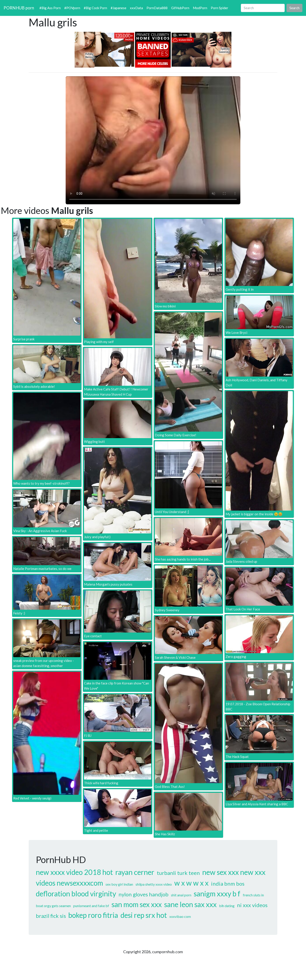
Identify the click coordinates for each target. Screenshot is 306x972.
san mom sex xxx (137, 904)
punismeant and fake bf (91, 906)
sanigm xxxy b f (217, 893)
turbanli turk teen (178, 873)
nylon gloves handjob (143, 894)
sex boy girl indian (119, 884)
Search (294, 8)
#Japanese (118, 8)
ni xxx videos (252, 905)
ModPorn (200, 8)
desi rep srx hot (144, 915)
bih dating (227, 906)
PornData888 (157, 8)
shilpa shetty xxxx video (154, 884)
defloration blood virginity (76, 893)
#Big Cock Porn (95, 8)
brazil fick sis (51, 915)
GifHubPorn (180, 8)
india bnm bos (227, 883)
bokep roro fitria (93, 915)
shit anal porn (181, 895)
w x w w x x (191, 882)
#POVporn (72, 8)
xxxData (136, 8)
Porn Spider (219, 8)
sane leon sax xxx (190, 904)
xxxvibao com (180, 916)
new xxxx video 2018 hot (74, 872)
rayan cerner (134, 872)
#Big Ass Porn (50, 8)
